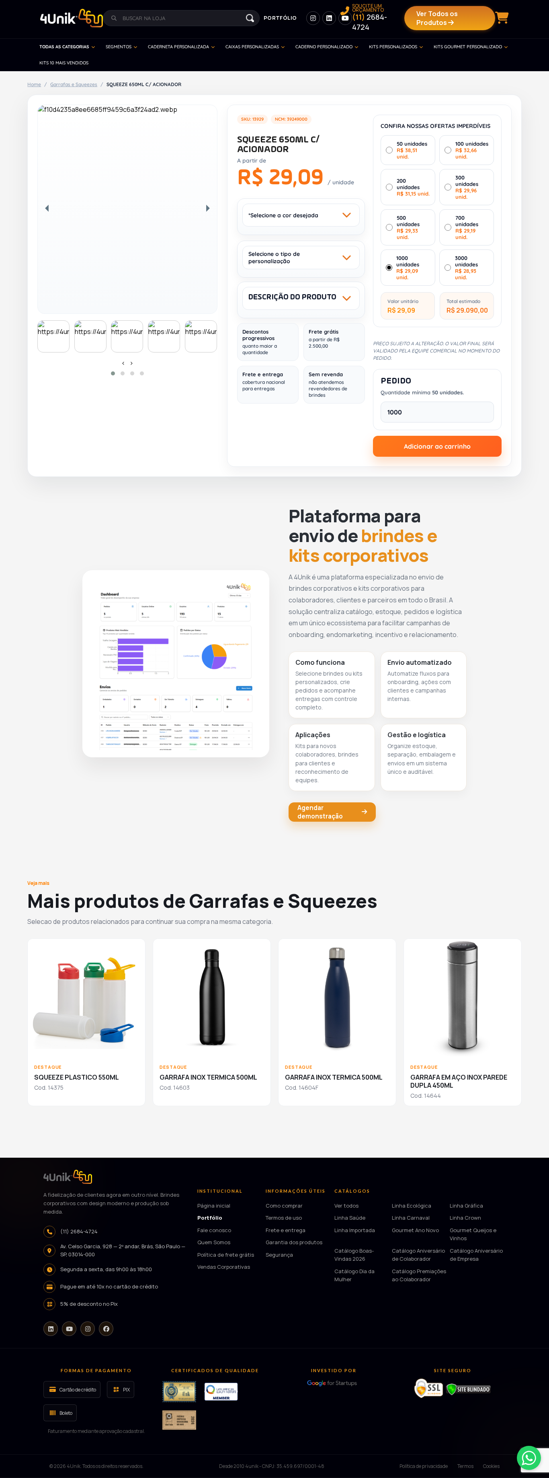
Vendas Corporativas (223, 1266)
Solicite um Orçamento (369, 18)
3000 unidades (466, 267)
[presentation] (123, 363)
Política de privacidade (423, 1466)
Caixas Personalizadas (252, 46)
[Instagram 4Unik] (313, 18)
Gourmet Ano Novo (415, 1230)
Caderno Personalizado (323, 46)
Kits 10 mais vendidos (63, 63)
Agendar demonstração (320, 812)
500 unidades (408, 227)
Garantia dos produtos (294, 1242)
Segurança (279, 1254)
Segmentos (118, 46)
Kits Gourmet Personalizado (468, 46)
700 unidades (466, 227)
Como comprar (284, 1205)
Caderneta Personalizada (178, 46)
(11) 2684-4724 (79, 1231)
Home (34, 84)
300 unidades (466, 187)
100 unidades (471, 150)
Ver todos (346, 1205)
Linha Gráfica (466, 1205)
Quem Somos (213, 1242)
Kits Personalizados (393, 46)
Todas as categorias (64, 46)
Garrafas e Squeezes (73, 84)
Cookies (491, 1466)
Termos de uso (284, 1217)
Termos (465, 1466)
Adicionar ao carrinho (437, 446)
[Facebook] (106, 1328)
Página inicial (213, 1205)
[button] (113, 373)
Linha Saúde (349, 1217)
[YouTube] (69, 1328)
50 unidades (412, 150)
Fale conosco (214, 1230)
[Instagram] (87, 1328)
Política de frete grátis (225, 1254)
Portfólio (280, 17)
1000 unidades (407, 267)
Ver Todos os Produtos (437, 18)
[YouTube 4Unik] (345, 18)
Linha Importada (354, 1230)
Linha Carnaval (411, 1217)
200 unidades (413, 187)
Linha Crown (465, 1217)
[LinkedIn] (50, 1328)
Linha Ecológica (411, 1205)
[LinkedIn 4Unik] (329, 18)
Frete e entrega (285, 1230)
